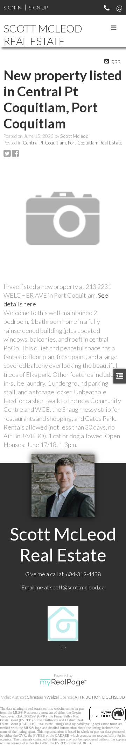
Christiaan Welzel (43, 697)
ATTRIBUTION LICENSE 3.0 (100, 697)
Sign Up (38, 7)
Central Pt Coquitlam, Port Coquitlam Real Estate (72, 143)
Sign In (12, 7)
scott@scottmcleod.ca (77, 587)
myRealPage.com (63, 682)
